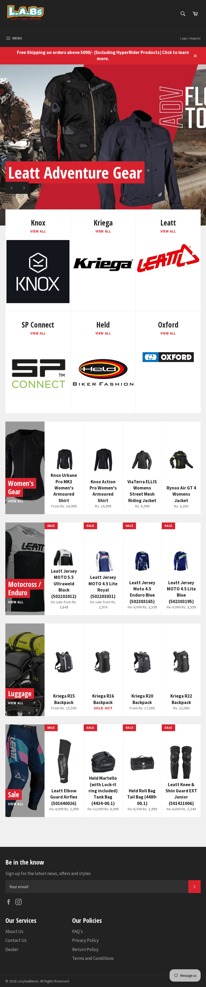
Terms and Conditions (93, 958)
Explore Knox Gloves (56, 187)
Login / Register (190, 38)
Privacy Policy (85, 940)
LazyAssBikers (27, 981)
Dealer (11, 949)
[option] (103, 145)
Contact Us (16, 940)
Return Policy (85, 949)
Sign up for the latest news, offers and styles (48, 873)
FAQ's (77, 931)
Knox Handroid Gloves (76, 172)
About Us (14, 931)
